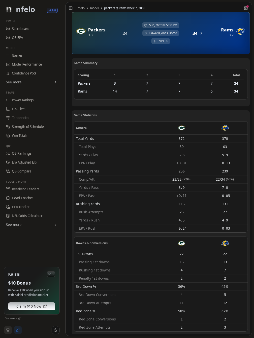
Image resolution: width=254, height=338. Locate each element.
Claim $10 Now (28, 306)
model (94, 8)
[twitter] (18, 330)
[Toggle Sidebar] (63, 169)
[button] (56, 330)
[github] (8, 330)
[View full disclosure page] (19, 318)
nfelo (81, 8)
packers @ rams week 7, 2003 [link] (124, 8)
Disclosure (11, 318)
